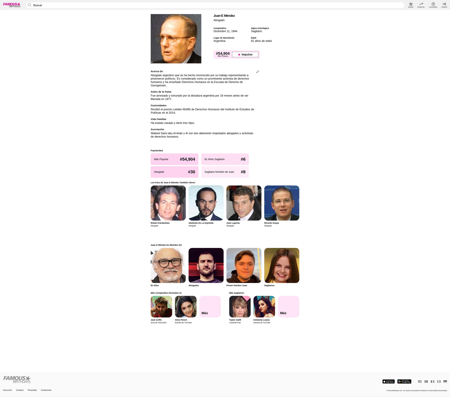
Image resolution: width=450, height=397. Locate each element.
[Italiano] (439, 381)
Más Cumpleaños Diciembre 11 (166, 293)
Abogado (219, 20)
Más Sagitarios (236, 293)
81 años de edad (261, 40)
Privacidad (32, 390)
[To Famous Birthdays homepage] (12, 5)
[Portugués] (426, 381)
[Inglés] (420, 381)
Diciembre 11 (222, 31)
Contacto (20, 390)
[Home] (113, 380)
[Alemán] (445, 381)
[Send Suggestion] (257, 72)
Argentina (219, 40)
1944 (234, 31)
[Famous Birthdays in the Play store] (404, 381)
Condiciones (46, 390)
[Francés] (432, 381)
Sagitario (256, 31)
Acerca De (7, 390)
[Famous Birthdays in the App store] (389, 381)
